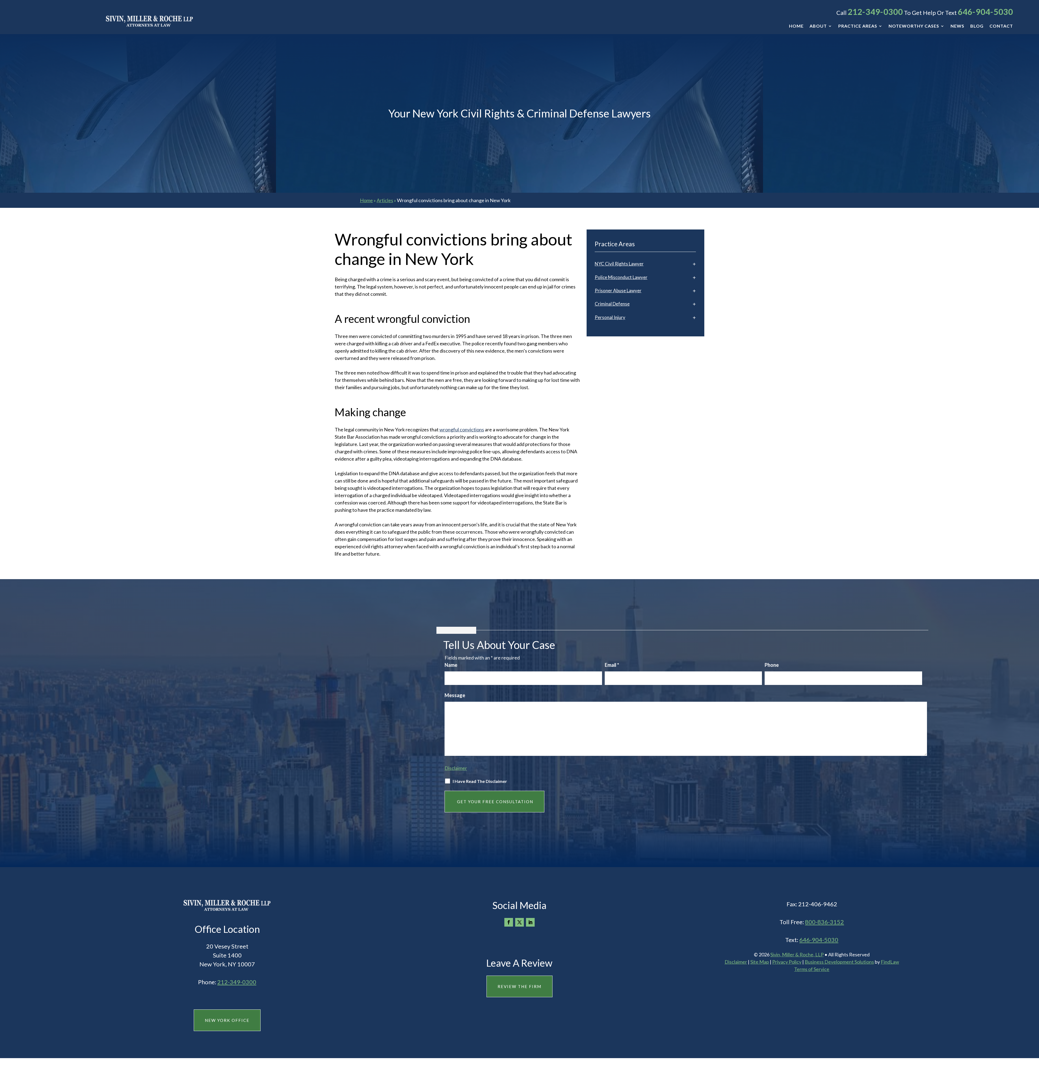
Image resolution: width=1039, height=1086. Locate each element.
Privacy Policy (786, 962)
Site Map (759, 962)
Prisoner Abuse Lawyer (618, 290)
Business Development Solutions (839, 962)
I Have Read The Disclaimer (480, 781)
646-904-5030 (985, 12)
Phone (772, 665)
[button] (1033, 1046)
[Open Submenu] (694, 264)
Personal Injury (610, 317)
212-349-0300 (875, 12)
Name (451, 665)
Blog (977, 26)
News (957, 26)
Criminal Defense (612, 304)
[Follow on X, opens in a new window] (519, 922)
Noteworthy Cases (914, 26)
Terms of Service (811, 969)
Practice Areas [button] (857, 26)
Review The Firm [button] (519, 986)
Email (612, 665)
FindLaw (890, 962)
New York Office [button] (227, 1020)
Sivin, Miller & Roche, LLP (797, 954)
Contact (1001, 26)
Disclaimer (456, 768)
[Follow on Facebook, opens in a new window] (508, 922)
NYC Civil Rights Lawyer (619, 264)
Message (455, 695)
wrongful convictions (461, 429)
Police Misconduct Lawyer (621, 277)
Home (796, 26)
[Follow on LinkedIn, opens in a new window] (530, 922)
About (818, 26)
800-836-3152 (824, 922)
